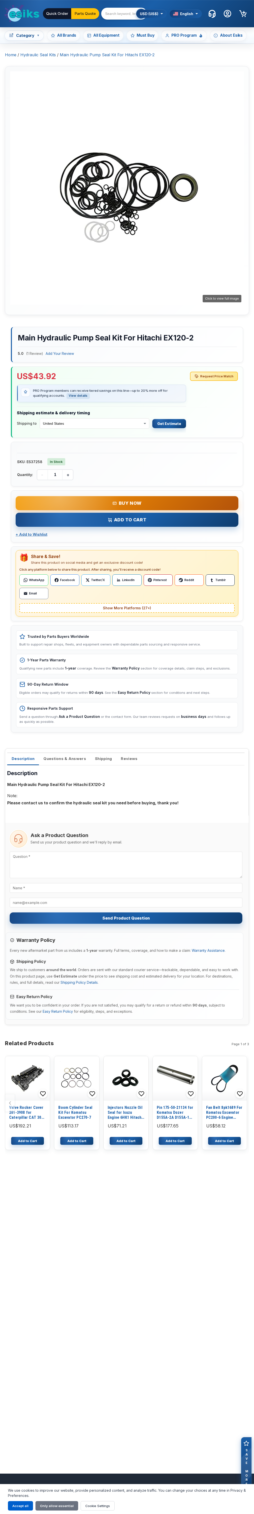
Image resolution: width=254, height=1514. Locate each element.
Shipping (103, 759)
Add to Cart (130, 519)
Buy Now (130, 503)
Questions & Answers (64, 759)
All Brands (66, 35)
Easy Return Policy (58, 1011)
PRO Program (183, 35)
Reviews (129, 759)
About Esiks (231, 35)
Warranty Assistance (208, 950)
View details (78, 395)
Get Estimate (169, 423)
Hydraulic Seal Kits (38, 54)
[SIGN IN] (227, 13)
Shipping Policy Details (79, 982)
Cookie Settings (97, 1506)
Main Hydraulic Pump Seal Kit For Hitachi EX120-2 (107, 54)
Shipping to (27, 423)
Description (23, 759)
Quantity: (25, 475)
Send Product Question (126, 918)
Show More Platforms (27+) (127, 608)
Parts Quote (85, 13)
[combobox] (130, 14)
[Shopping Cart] (243, 13)
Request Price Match (216, 376)
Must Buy (146, 35)
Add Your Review (60, 353)
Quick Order (57, 13)
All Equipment (106, 35)
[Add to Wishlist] (42, 1093)
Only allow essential (57, 1506)
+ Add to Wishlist (31, 534)
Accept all (20, 1506)
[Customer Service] (212, 13)
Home (10, 54)
